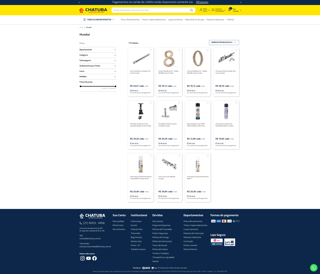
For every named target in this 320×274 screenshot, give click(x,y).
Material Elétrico (190, 249)
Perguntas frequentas (161, 225)
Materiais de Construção (194, 233)
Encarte (134, 225)
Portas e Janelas (190, 245)
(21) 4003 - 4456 (94, 223)
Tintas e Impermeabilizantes (195, 225)
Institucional (136, 221)
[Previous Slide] (79, 2)
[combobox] (153, 10)
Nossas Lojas (136, 241)
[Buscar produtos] (191, 10)
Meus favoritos (119, 229)
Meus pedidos (118, 221)
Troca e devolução (159, 245)
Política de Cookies (160, 249)
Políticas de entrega (160, 237)
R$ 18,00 (105, 88)
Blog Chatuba (136, 237)
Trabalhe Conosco (138, 249)
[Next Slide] (241, 2)
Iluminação (188, 241)
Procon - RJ (135, 245)
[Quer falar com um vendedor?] (314, 267)
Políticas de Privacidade (162, 229)
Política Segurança (160, 233)
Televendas (135, 233)
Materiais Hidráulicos (192, 237)
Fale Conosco (157, 221)
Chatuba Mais (136, 229)
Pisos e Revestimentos (193, 221)
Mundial (88, 27)
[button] (98, 49)
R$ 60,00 (112, 88)
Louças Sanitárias (191, 229)
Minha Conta (118, 225)
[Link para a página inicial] (81, 27)
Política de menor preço (162, 241)
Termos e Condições (160, 253)
